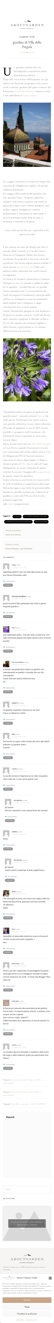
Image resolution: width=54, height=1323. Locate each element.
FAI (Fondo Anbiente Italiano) (35, 516)
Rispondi (8, 585)
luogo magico (30, 95)
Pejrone (40, 416)
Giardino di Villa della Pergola (18, 521)
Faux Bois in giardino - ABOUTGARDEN (29, 1104)
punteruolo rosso (25, 267)
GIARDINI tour (27, 37)
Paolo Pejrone (41, 521)
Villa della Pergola (41, 444)
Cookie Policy (20, 1319)
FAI (23, 464)
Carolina (14, 769)
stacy (13, 628)
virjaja (14, 565)
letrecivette (15, 963)
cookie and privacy (31, 1319)
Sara (13, 929)
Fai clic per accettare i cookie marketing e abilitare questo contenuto (27, 1223)
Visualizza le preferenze (27, 1314)
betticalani (15, 1001)
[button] (50, 1278)
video (10, 504)
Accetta (27, 1300)
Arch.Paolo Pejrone (24, 91)
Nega (27, 1307)
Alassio (17, 516)
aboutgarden (18, 800)
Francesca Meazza (18, 662)
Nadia (14, 891)
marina (14, 1045)
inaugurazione (43, 472)
